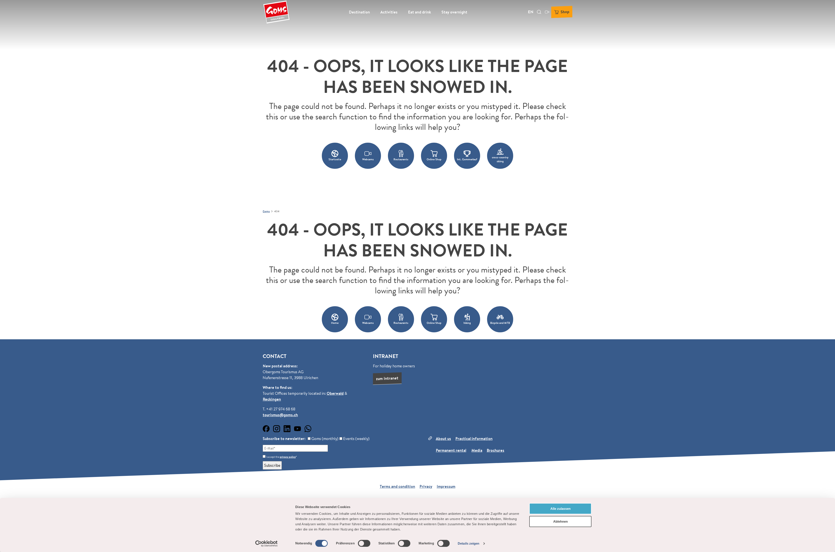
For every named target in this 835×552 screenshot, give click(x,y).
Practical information (474, 438)
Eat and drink (419, 12)
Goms (266, 211)
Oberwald (335, 393)
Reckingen (272, 399)
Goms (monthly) (324, 438)
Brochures (495, 450)
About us (443, 438)
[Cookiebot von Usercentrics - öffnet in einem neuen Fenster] (266, 543)
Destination (359, 12)
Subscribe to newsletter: (284, 438)
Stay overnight (454, 12)
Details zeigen (468, 543)
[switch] (364, 543)
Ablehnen (560, 521)
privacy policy (288, 457)
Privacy (425, 486)
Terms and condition (397, 486)
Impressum (446, 486)
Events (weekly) (355, 438)
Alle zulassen (560, 508)
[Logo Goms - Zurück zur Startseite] (276, 12)
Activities (388, 12)
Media (476, 450)
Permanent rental (451, 450)
